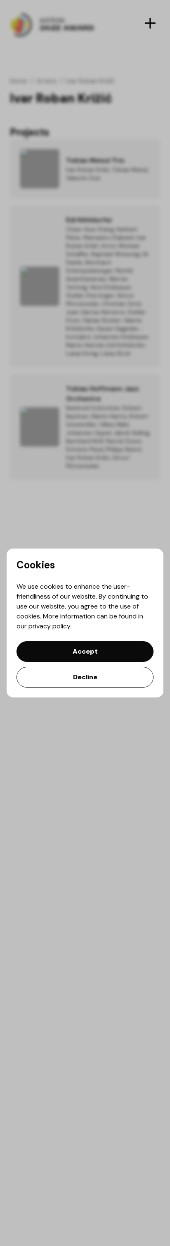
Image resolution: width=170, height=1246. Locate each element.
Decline (85, 677)
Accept (85, 651)
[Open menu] (150, 23)
